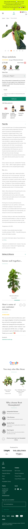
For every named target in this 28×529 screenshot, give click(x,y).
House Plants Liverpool (20, 478)
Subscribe (6, 509)
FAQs (3, 478)
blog (5, 240)
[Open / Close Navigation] (3, 13)
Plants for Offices (6, 473)
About (3, 476)
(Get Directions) (5, 495)
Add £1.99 (4, 117)
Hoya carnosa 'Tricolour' (7, 390)
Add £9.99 (20, 115)
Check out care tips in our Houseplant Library (16, 438)
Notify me (14, 98)
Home (3, 18)
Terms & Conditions (19, 473)
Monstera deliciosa (14, 295)
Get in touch (17, 470)
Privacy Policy (18, 476)
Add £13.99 (12, 117)
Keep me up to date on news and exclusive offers (14, 94)
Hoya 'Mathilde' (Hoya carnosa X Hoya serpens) (20, 391)
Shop (8, 18)
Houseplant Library (6, 481)
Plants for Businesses (7, 470)
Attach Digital (9, 524)
